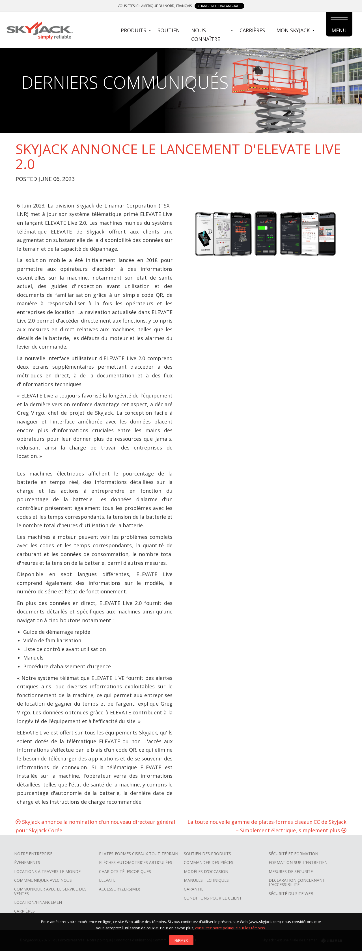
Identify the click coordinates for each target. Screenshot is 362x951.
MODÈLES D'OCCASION (206, 871)
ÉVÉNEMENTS (27, 862)
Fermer (181, 940)
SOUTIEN (169, 30)
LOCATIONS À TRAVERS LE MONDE (47, 871)
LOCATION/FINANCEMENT (39, 902)
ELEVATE (107, 880)
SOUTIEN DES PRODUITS (207, 853)
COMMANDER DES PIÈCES (208, 862)
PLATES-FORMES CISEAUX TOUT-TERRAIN (138, 853)
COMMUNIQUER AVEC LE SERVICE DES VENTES (50, 891)
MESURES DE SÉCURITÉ (291, 871)
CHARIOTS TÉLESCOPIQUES (125, 871)
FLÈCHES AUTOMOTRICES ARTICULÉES (135, 862)
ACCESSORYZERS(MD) (119, 889)
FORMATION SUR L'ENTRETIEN (298, 862)
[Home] (39, 29)
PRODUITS (133, 30)
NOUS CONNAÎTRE (205, 34)
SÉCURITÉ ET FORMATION (293, 853)
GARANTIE (193, 889)
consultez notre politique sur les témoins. (230, 927)
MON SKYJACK (293, 30)
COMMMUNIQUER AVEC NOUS (43, 880)
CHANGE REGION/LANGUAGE (219, 6)
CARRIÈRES (252, 30)
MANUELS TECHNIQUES (206, 880)
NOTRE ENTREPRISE (33, 853)
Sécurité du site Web (291, 893)
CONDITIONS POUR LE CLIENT (213, 898)
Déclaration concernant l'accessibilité (297, 882)
